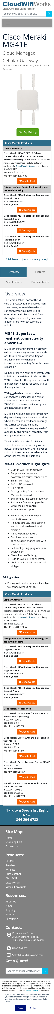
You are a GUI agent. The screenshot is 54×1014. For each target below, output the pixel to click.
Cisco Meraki (13, 882)
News (9, 905)
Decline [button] (33, 1008)
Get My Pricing (28, 132)
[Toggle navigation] (8, 23)
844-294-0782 (20, 948)
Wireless (10, 869)
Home (9, 837)
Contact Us (12, 846)
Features (40, 271)
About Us (11, 901)
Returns (10, 914)
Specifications (14, 282)
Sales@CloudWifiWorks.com (27, 955)
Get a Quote (28, 209)
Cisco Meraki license (26, 166)
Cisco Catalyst (13, 874)
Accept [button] (20, 1008)
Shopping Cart (14, 842)
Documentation (40, 282)
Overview (14, 271)
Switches (10, 865)
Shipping (11, 910)
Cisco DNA (11, 878)
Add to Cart (28, 181)
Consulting (12, 919)
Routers (10, 861)
